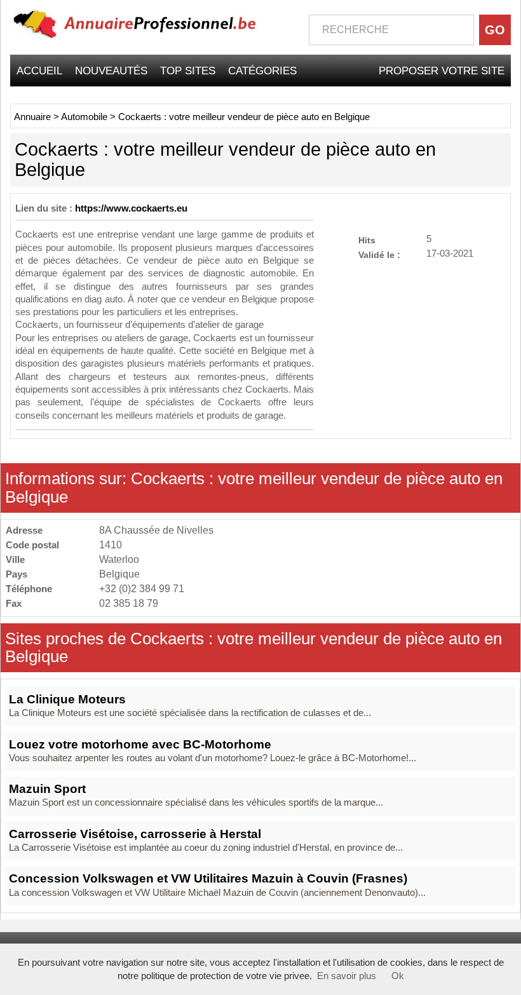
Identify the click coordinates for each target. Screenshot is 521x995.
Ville (15, 559)
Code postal (32, 545)
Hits (367, 240)
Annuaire (32, 117)
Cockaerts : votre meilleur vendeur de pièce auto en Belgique (244, 117)
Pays (16, 574)
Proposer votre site (441, 70)
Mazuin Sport (47, 788)
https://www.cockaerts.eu (131, 208)
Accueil (39, 70)
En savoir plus (346, 976)
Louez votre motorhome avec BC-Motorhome (140, 744)
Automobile (84, 117)
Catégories (262, 70)
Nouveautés (111, 70)
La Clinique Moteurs (67, 699)
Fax (14, 603)
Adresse (24, 530)
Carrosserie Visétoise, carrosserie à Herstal (135, 834)
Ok (397, 976)
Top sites (187, 70)
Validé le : (379, 254)
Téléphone (29, 588)
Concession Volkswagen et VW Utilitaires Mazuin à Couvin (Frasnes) (208, 878)
